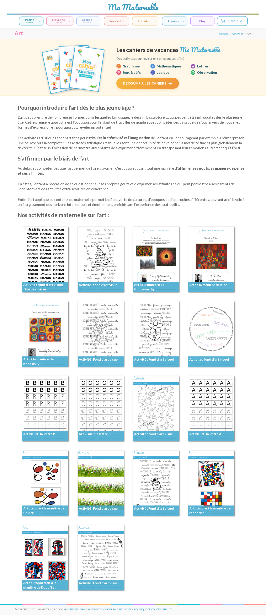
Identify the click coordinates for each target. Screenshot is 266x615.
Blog (202, 21)
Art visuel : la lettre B (39, 434)
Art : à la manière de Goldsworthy (149, 287)
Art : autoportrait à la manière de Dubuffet (39, 585)
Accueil (224, 33)
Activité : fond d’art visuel (98, 285)
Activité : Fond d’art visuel (98, 359)
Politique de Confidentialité (153, 609)
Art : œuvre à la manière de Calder (43, 510)
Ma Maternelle (133, 7)
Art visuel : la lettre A (205, 434)
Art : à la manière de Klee (208, 285)
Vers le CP (116, 21)
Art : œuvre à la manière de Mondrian (209, 510)
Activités (144, 21)
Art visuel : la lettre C (95, 434)
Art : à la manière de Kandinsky (38, 361)
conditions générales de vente (111, 609)
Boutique (235, 21)
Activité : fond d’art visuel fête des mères (43, 287)
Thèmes (173, 21)
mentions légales (77, 609)
